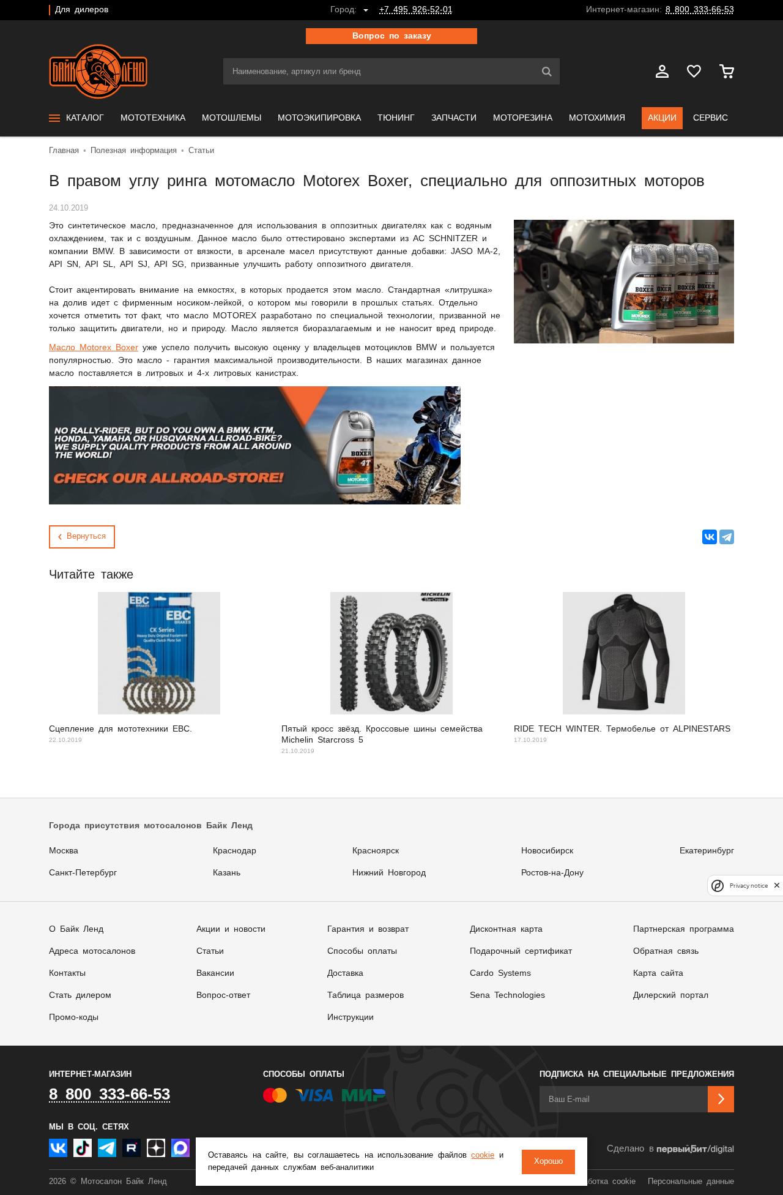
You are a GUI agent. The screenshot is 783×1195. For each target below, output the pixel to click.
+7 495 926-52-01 (416, 9)
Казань (226, 873)
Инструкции (350, 1017)
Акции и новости (230, 929)
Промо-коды (73, 1017)
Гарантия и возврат (368, 929)
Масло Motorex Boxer (93, 347)
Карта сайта (658, 973)
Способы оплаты (362, 951)
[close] (776, 885)
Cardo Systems (500, 973)
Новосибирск (547, 851)
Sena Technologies (507, 995)
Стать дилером (80, 995)
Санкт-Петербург (83, 873)
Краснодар (234, 851)
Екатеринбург (707, 851)
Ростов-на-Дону (552, 873)
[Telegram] (726, 537)
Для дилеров (81, 9)
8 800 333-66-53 (700, 9)
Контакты (67, 973)
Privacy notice (749, 885)
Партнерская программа (683, 929)
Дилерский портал (670, 995)
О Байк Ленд (76, 929)
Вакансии (215, 973)
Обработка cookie (602, 1181)
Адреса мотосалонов (92, 951)
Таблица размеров (365, 995)
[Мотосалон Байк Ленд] (98, 71)
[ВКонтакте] (709, 537)
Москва (63, 851)
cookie (482, 1155)
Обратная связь (666, 951)
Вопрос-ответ (223, 995)
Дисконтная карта (506, 929)
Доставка (345, 973)
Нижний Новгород (389, 873)
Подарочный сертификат (521, 951)
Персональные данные (691, 1181)
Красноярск (375, 851)
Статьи (210, 951)
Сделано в (630, 1149)
